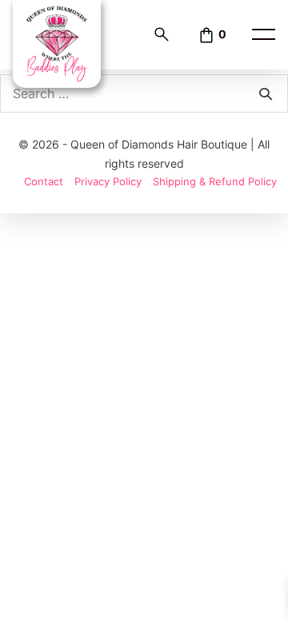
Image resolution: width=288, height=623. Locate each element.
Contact (43, 182)
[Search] (265, 93)
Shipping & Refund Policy (215, 182)
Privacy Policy (108, 182)
